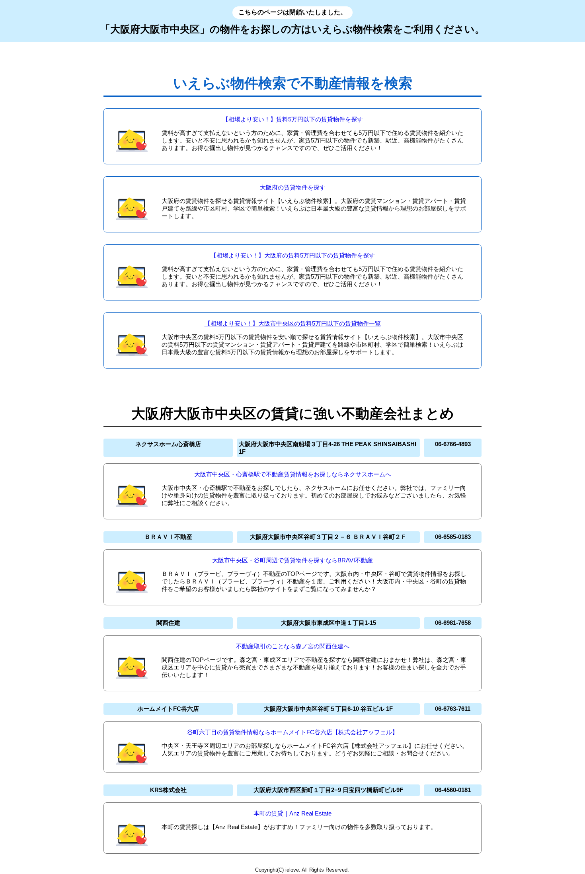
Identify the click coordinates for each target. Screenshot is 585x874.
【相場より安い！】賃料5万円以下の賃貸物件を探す (292, 119)
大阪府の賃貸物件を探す (293, 187)
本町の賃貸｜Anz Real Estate (293, 813)
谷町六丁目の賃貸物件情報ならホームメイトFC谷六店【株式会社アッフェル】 (292, 732)
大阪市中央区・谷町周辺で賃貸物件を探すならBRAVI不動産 (292, 560)
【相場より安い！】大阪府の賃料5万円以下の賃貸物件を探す (293, 255)
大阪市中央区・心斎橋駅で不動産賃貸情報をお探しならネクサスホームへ (292, 474)
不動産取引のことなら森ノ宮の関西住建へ (292, 646)
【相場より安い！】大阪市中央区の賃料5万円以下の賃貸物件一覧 (293, 323)
